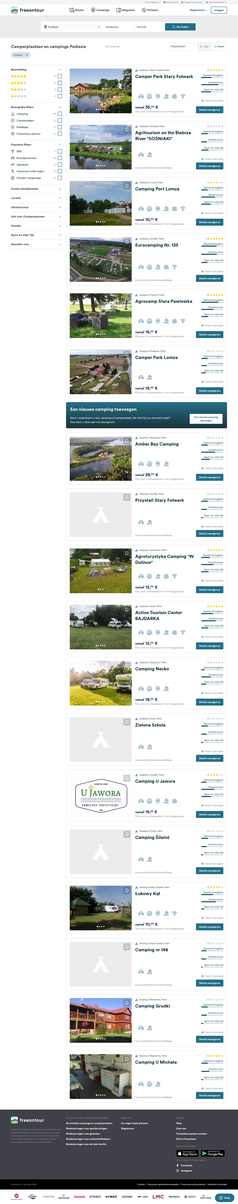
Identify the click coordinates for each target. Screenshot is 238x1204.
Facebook (186, 1165)
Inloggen (219, 10)
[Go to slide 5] (105, 109)
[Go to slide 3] (100, 109)
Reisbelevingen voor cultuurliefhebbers (88, 1139)
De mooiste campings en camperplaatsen (89, 1123)
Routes (79, 10)
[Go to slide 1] (96, 109)
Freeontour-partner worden (191, 1133)
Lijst (206, 46)
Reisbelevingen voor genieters (83, 1133)
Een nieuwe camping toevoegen (206, 418)
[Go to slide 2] (98, 109)
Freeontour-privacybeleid (193, 1184)
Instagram (186, 1170)
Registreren (197, 10)
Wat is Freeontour (186, 1139)
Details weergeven (209, 110)
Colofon (141, 1184)
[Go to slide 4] (102, 109)
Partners (152, 10)
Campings (102, 10)
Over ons (181, 1128)
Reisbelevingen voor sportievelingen (86, 1128)
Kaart (221, 46)
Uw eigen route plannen (134, 1123)
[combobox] (181, 46)
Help (179, 1123)
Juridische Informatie (217, 1184)
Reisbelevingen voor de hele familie (86, 1144)
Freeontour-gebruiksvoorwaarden (163, 1184)
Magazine (128, 10)
